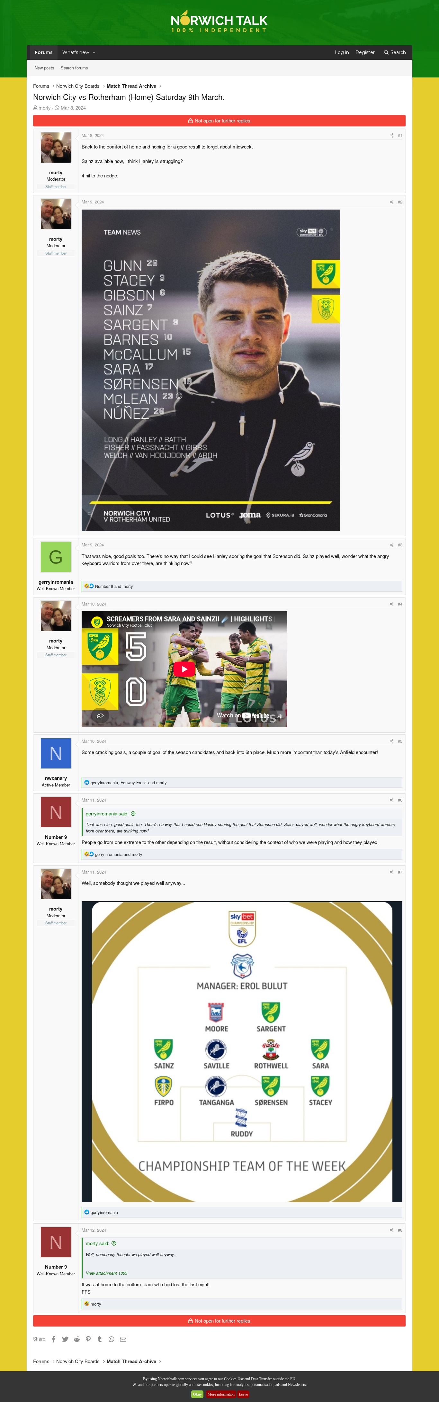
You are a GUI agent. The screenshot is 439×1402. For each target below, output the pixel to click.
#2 (400, 202)
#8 (400, 1230)
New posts (44, 68)
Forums (44, 52)
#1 (400, 135)
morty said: (97, 1243)
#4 (400, 604)
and (114, 586)
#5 (400, 741)
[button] (94, 52)
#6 (400, 800)
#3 (400, 545)
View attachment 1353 (106, 1273)
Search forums (74, 68)
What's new (75, 52)
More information (221, 1394)
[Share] (392, 135)
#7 (400, 872)
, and (129, 782)
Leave (243, 1394)
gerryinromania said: (107, 813)
